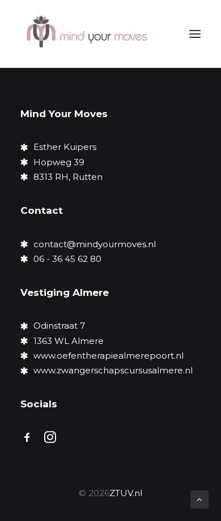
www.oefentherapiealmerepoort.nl (108, 355)
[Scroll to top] (199, 498)
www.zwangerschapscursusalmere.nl (113, 370)
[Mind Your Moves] (87, 34)
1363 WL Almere (69, 340)
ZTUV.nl (125, 493)
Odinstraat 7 (59, 325)
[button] (195, 34)
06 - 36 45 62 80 (67, 258)
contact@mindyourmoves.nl (94, 244)
